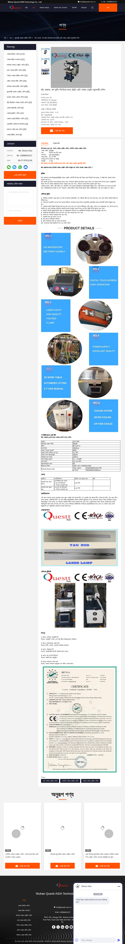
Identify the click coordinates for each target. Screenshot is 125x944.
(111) (16, 59)
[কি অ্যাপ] (20, 167)
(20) (19, 102)
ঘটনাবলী (74, 8)
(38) (18, 92)
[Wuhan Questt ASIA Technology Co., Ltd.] (15, 8)
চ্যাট (108, 8)
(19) (17, 124)
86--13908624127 (110, 2)
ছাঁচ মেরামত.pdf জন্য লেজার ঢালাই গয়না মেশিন (56, 437)
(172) (16, 54)
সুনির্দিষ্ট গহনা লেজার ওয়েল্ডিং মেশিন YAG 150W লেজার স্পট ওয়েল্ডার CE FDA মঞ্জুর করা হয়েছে (101, 855)
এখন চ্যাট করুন (20, 175)
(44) (16, 81)
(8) (15, 108)
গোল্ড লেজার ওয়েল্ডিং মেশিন (50, 781)
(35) (16, 70)
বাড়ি (26, 8)
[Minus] (118, 886)
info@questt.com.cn (88, 2)
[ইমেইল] (25, 167)
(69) (17, 86)
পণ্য (33, 8)
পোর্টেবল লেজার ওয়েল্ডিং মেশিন (70, 781)
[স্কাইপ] (14, 167)
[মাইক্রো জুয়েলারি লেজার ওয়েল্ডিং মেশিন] (22, 828)
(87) (18, 65)
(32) (17, 97)
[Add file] (76, 940)
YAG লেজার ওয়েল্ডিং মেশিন (90, 781)
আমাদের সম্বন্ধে (44, 8)
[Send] (119, 940)
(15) (17, 119)
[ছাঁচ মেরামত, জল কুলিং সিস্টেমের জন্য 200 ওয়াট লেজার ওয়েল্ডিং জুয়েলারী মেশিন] (71, 67)
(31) (17, 76)
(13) (15, 113)
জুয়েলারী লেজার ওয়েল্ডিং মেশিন (23, 38)
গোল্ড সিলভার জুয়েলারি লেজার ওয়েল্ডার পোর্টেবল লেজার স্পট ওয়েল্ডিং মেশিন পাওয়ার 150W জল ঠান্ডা (61, 855)
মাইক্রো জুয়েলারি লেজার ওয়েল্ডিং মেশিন (22, 854)
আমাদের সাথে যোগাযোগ (60, 8)
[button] (16, 833)
